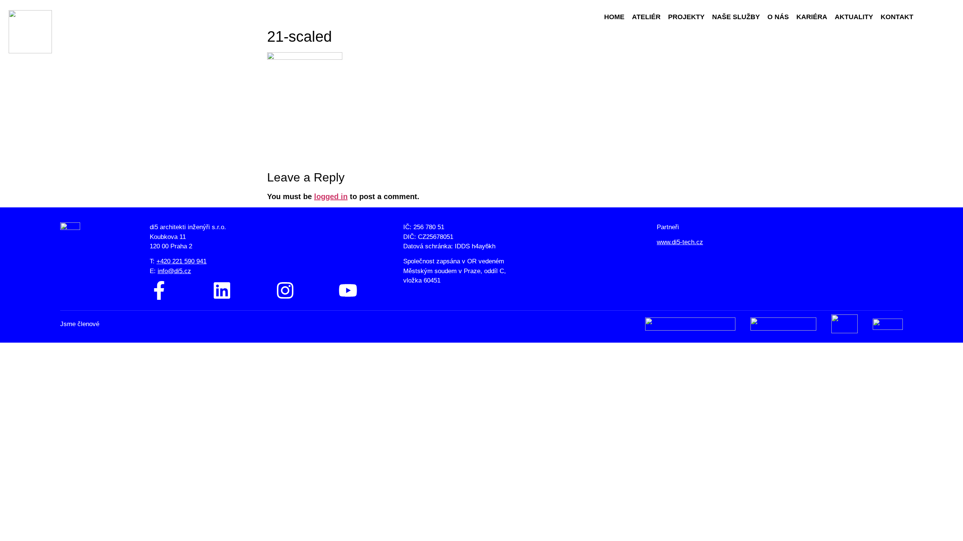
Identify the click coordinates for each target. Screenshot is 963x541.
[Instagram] (285, 290)
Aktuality (854, 17)
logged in (331, 196)
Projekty (686, 17)
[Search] (927, 16)
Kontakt (897, 17)
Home (614, 17)
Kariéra (811, 17)
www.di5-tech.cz (680, 242)
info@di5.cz (174, 271)
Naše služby (736, 17)
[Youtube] (348, 290)
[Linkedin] (222, 290)
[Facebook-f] (159, 290)
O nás (778, 17)
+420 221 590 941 (181, 261)
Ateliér (646, 17)
